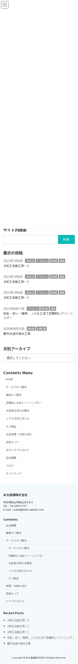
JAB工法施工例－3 (16, 265)
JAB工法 (30, 260)
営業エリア (12, 442)
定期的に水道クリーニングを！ (24, 403)
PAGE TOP (72, 640)
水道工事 (41, 328)
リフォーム (42, 260)
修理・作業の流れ (16, 586)
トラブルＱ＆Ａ (15, 601)
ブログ (10, 466)
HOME (9, 379)
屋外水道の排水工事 (17, 333)
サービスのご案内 (16, 387)
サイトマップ (13, 473)
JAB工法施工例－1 (16, 297)
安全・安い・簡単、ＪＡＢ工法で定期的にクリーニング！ (38, 315)
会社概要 (11, 458)
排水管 (53, 260)
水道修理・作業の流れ (19, 434)
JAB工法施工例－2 (16, 281)
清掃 (62, 260)
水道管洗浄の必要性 (17, 410)
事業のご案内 (13, 395)
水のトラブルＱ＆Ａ (17, 450)
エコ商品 (11, 426)
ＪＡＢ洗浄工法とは (17, 418)
